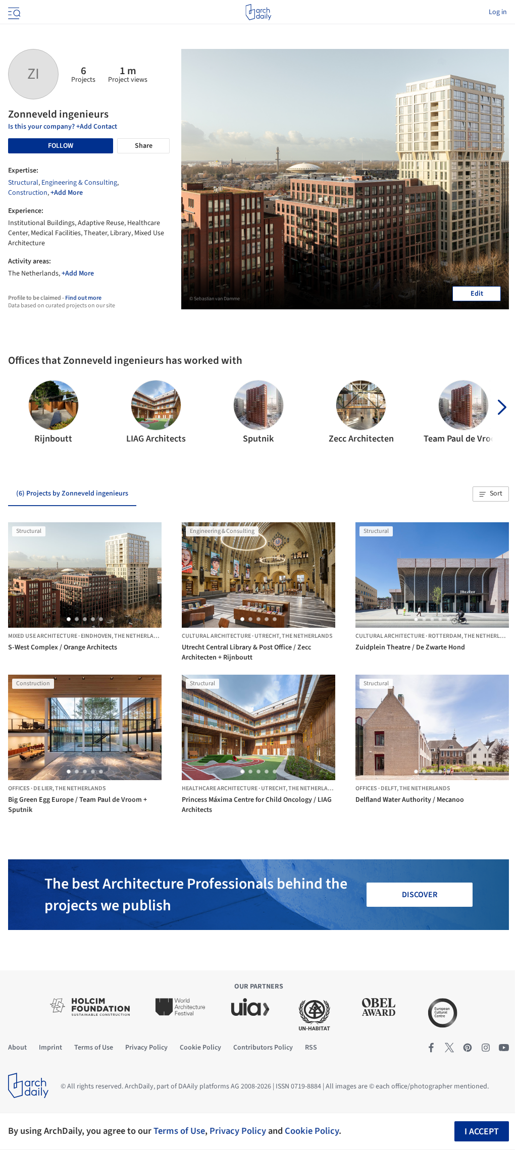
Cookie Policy (312, 1130)
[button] (20, 413)
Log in (498, 12)
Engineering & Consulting (79, 183)
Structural (23, 183)
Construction (27, 193)
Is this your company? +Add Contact (62, 126)
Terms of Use (179, 1130)
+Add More (66, 193)
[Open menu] (13, 12)
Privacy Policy (238, 1130)
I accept (481, 1131)
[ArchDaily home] (258, 12)
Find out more (83, 298)
